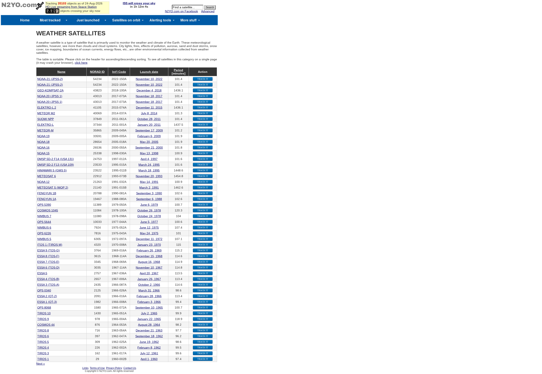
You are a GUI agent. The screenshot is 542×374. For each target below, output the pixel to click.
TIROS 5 (43, 342)
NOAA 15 (43, 153)
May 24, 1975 (149, 233)
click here (81, 62)
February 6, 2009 (149, 136)
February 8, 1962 (149, 347)
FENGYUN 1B (46, 193)
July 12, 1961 (149, 353)
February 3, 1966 (149, 302)
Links (85, 368)
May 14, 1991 (149, 182)
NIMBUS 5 (44, 239)
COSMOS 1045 (47, 210)
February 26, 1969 (149, 250)
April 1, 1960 (149, 359)
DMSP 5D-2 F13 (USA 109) (55, 164)
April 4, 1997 (149, 159)
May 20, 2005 (149, 142)
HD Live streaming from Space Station (71, 6)
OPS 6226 (44, 233)
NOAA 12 (43, 182)
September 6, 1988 (149, 199)
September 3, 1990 (149, 193)
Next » (40, 363)
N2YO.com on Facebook (181, 11)
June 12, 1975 (149, 227)
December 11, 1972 (149, 239)
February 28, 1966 (149, 296)
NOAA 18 (43, 142)
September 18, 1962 (149, 336)
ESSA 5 (42, 273)
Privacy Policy (114, 368)
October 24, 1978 (149, 216)
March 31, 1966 (149, 290)
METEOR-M (45, 130)
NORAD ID (97, 71)
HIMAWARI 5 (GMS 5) (52, 170)
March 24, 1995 (149, 164)
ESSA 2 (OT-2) (47, 296)
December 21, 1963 (149, 330)
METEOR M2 (46, 113)
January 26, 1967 (149, 279)
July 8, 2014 (149, 113)
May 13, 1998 (149, 153)
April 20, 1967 (149, 273)
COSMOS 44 (46, 324)
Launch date (149, 71)
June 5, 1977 (149, 222)
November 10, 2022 (149, 79)
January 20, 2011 (149, 124)
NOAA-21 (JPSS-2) (50, 79)
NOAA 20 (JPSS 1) (49, 96)
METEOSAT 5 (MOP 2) (52, 187)
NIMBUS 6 (44, 227)
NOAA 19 (43, 136)
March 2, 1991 (149, 187)
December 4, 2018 (149, 90)
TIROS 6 (43, 336)
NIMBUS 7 (44, 216)
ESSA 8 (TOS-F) (48, 256)
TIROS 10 (44, 313)
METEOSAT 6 (46, 176)
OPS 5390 (44, 204)
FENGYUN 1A (46, 199)
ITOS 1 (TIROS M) (49, 244)
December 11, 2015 (149, 107)
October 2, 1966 (149, 284)
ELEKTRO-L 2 (46, 107)
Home (25, 20)
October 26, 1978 (149, 210)
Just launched (88, 20)
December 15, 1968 (149, 256)
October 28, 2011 (149, 119)
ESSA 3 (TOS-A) (48, 284)
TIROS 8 (43, 330)
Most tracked (50, 20)
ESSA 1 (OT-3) (47, 302)
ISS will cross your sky (139, 3)
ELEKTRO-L (45, 124)
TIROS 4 (43, 347)
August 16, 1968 (149, 262)
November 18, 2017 (149, 96)
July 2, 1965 (149, 313)
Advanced (207, 11)
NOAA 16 (43, 147)
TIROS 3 (43, 353)
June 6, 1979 (149, 204)
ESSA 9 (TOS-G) (48, 250)
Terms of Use (97, 368)
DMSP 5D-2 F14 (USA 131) (55, 159)
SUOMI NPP (45, 119)
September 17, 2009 (149, 130)
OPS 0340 (44, 290)
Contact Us (129, 368)
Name (61, 71)
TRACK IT (202, 79)
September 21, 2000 (149, 147)
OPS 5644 (44, 222)
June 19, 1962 (149, 342)
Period (178, 70)
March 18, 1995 (149, 170)
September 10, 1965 (149, 307)
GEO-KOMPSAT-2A (50, 90)
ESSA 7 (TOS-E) (48, 262)
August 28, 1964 (149, 324)
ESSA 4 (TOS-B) (48, 279)
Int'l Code (119, 71)
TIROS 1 (43, 359)
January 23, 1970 (149, 244)
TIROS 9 (43, 319)
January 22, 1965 (149, 319)
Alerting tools (160, 20)
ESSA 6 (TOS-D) (48, 267)
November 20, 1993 (149, 176)
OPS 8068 (44, 307)
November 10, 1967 (149, 267)
